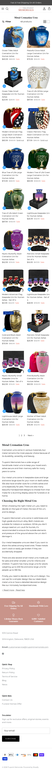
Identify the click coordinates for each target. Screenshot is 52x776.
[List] (48, 21)
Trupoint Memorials (15, 767)
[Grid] (44, 21)
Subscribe (10, 739)
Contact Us (7, 700)
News (4, 684)
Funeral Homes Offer (12, 704)
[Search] (8, 9)
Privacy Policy (8, 668)
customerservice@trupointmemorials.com (28, 647)
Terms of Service (9, 676)
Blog (4, 680)
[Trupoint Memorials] (26, 9)
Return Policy (8, 672)
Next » (31, 435)
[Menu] (3, 9)
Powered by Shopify (31, 767)
